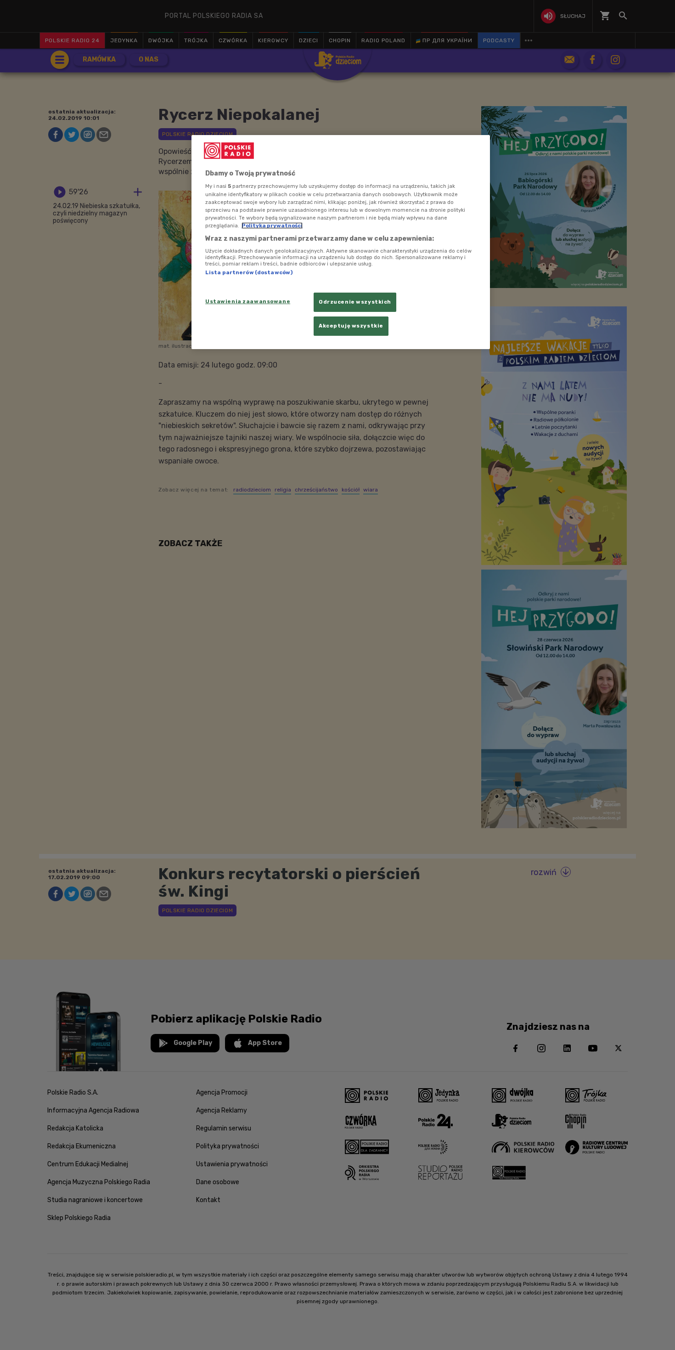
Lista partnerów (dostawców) (248, 272)
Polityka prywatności (272, 225)
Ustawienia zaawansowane (247, 301)
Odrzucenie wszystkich (355, 302)
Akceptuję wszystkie (351, 325)
